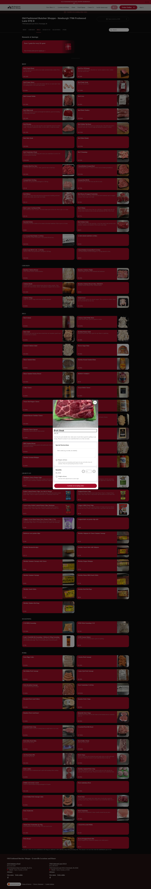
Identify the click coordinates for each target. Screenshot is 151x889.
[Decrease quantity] (83, 471)
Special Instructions (62, 445)
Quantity (59, 470)
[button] (75, 414)
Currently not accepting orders (75, 485)
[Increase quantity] (94, 471)
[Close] (95, 402)
